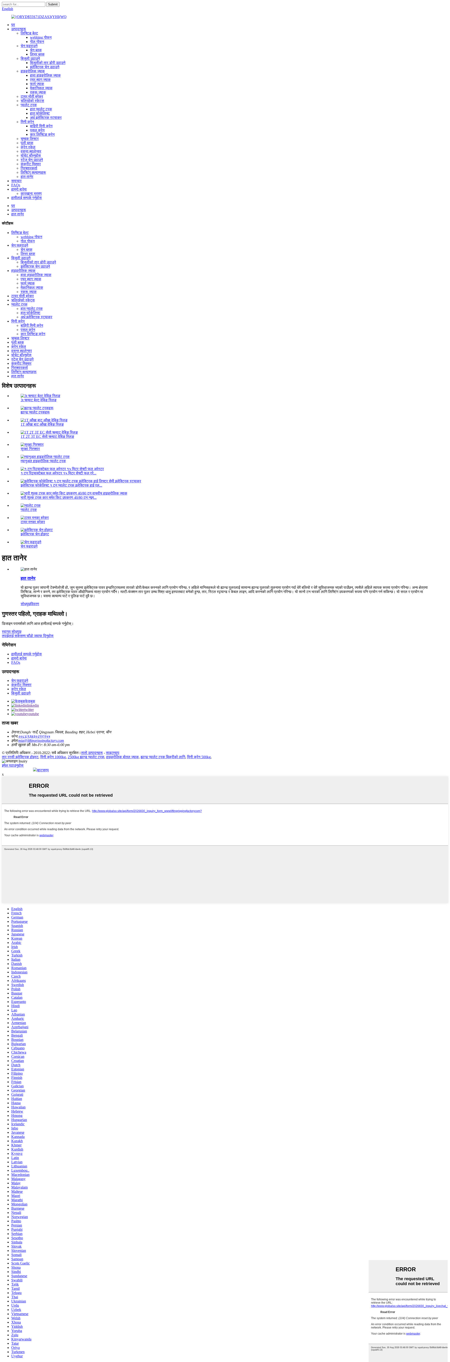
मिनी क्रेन (27, 122)
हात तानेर (27, 177)
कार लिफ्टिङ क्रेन (42, 134)
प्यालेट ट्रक (29, 105)
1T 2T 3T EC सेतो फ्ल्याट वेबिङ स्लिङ (47, 437)
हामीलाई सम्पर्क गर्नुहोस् (26, 198)
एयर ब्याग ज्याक (40, 80)
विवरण (34, 604)
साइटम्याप (112, 753)
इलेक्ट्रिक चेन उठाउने (44, 67)
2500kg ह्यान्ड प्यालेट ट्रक (86, 757)
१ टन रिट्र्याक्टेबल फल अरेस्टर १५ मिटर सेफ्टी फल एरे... (58, 473)
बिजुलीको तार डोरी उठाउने (47, 63)
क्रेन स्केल (28, 147)
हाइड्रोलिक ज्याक (33, 71)
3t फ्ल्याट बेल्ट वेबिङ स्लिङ (38, 400)
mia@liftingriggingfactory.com (41, 741)
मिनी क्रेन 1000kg (53, 757)
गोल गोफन (37, 42)
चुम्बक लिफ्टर (30, 139)
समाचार (16, 181)
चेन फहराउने (29, 46)
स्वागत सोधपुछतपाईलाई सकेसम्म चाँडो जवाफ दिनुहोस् (27, 634)
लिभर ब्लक (37, 54)
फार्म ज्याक (37, 84)
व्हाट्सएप (43, 770)
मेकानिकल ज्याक (41, 88)
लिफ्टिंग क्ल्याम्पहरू (33, 172)
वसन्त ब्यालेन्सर (31, 151)
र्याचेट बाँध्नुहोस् (31, 156)
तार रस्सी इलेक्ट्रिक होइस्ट (20, 757)
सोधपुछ (25, 604)
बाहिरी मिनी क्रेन (41, 126)
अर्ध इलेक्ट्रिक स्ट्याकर (46, 118)
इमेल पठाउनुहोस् (12, 765)
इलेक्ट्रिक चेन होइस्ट (35, 534)
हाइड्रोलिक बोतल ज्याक (122, 757)
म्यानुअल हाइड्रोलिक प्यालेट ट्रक (43, 461)
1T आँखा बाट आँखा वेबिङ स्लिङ (42, 424)
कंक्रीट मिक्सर (31, 164)
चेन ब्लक (36, 50)
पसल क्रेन (37, 130)
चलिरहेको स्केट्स (32, 101)
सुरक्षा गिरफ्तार (30, 449)
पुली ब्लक (27, 143)
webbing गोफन (41, 37)
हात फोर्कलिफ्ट (40, 113)
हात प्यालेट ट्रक (41, 109)
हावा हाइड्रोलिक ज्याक (45, 75)
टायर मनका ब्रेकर (33, 522)
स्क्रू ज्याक (38, 92)
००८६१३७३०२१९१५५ (34, 736)
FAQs (15, 185)
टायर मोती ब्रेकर (32, 96)
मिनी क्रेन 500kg (199, 757)
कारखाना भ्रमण (31, 193)
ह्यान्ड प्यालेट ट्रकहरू (35, 412)
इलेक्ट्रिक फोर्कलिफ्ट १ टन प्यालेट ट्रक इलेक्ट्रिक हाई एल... (61, 485)
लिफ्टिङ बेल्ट (29, 33)
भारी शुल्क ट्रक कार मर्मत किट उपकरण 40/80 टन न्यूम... (59, 497)
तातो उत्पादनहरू (92, 753)
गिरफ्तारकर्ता (29, 168)
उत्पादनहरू (18, 29)
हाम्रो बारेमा (19, 189)
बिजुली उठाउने (30, 58)
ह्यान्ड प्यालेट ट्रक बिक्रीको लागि (163, 757)
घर (13, 25)
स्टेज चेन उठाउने (32, 160)
